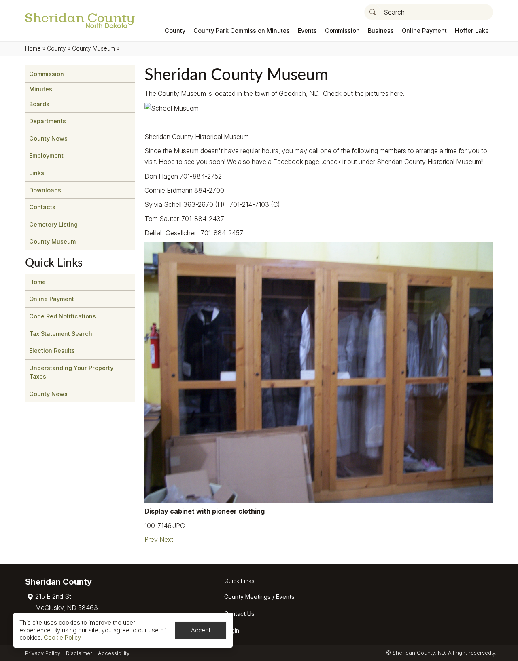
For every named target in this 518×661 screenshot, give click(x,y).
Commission (342, 30)
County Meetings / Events (259, 596)
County (175, 30)
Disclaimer (79, 653)
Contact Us (239, 613)
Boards (39, 104)
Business (381, 30)
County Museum (93, 48)
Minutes (40, 89)
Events (307, 30)
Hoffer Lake (472, 30)
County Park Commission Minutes (241, 30)
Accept (200, 630)
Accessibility (114, 653)
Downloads (45, 190)
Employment (46, 155)
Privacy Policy (42, 653)
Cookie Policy (62, 637)
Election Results (52, 350)
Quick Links (239, 580)
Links (36, 172)
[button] (372, 12)
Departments (47, 121)
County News (48, 138)
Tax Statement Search (60, 333)
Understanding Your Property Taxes (71, 372)
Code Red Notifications (62, 316)
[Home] (80, 20)
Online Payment (424, 30)
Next (166, 539)
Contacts (42, 207)
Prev (151, 539)
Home (33, 48)
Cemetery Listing (53, 224)
